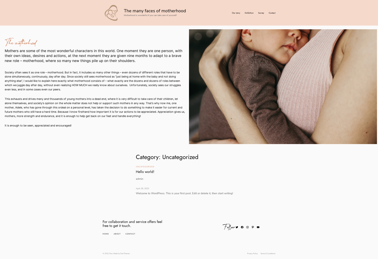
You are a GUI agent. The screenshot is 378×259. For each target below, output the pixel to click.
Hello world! (145, 171)
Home (106, 234)
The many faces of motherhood (155, 11)
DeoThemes (125, 253)
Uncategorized (145, 167)
